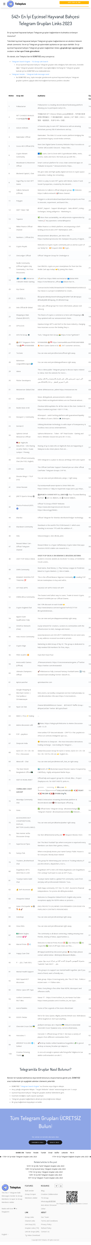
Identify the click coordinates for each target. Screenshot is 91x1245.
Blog (42, 1190)
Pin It (72, 1152)
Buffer (57, 1152)
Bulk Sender (29, 1190)
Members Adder (31, 1198)
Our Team (45, 1217)
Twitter (28, 1152)
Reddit (35, 1152)
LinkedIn (65, 1152)
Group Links (29, 1217)
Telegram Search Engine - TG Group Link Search (30, 61)
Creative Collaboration (49, 1194)
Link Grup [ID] (30, 1224)
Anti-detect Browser (49, 1205)
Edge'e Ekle (54, 1142)
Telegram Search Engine (30, 1086)
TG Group (45, 1198)
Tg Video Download (32, 1235)
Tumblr (43, 1152)
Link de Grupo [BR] (32, 1231)
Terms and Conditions (49, 1221)
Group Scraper (30, 1194)
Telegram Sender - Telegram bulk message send (30, 74)
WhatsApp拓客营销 (48, 1201)
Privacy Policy (46, 1224)
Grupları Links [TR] (32, 1228)
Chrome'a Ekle (38, 1142)
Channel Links (30, 1221)
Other (43, 1209)
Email (50, 1152)
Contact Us (45, 1231)
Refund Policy (46, 1228)
